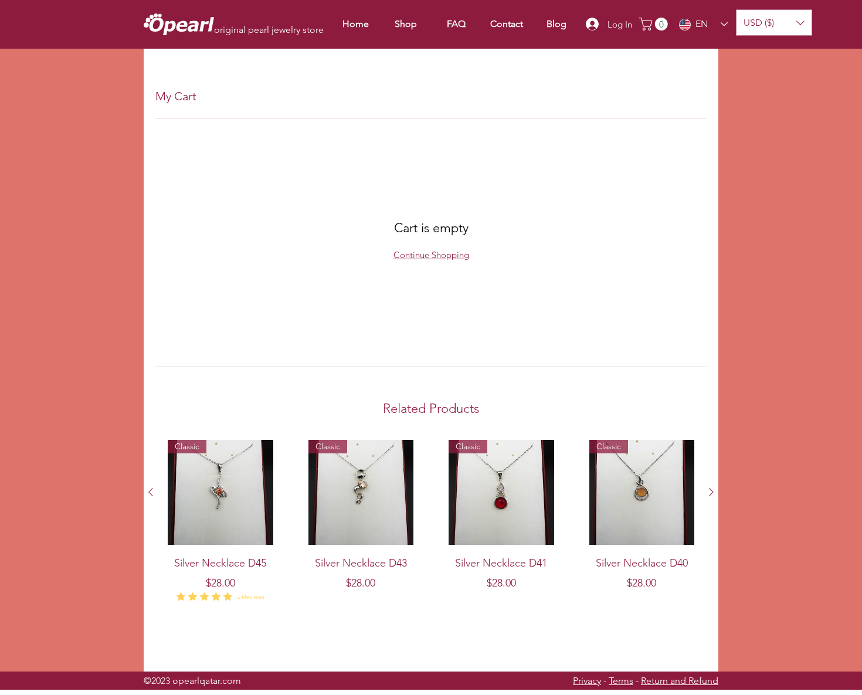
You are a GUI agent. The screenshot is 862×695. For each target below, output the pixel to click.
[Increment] (263, 620)
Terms (621, 680)
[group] (431, 550)
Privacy (587, 680)
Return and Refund (679, 680)
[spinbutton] (220, 620)
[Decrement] (176, 620)
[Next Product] (711, 492)
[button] (655, 24)
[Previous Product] (151, 492)
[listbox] (774, 22)
